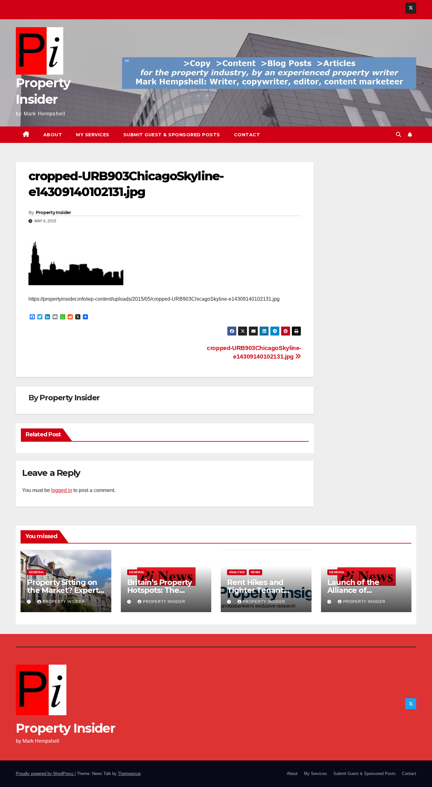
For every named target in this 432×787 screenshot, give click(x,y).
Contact (247, 135)
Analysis (237, 572)
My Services (92, 135)
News (255, 572)
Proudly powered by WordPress (45, 773)
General (36, 572)
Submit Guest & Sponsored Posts (171, 135)
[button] (398, 134)
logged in (61, 490)
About (52, 135)
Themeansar (129, 773)
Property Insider (53, 212)
